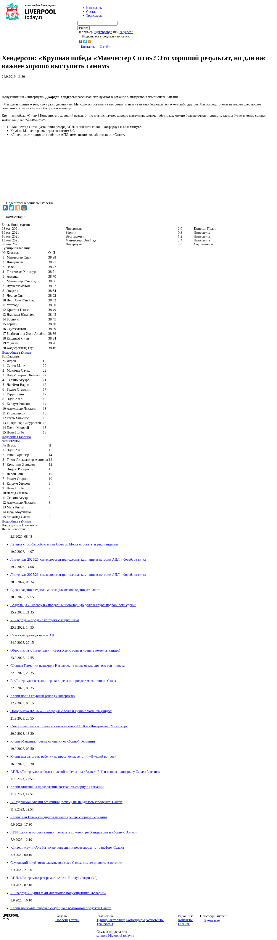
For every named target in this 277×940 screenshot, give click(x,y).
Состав (91, 11)
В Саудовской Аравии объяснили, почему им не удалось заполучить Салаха (66, 802)
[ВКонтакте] (80, 41)
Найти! (83, 27)
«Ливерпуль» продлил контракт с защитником (44, 620)
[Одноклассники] (89, 41)
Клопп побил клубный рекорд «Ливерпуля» (42, 696)
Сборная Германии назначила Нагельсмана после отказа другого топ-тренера (67, 665)
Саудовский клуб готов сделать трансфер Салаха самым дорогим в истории (66, 862)
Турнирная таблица (111, 920)
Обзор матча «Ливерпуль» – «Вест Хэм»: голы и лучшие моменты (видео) (65, 650)
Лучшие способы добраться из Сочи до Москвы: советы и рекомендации (64, 544)
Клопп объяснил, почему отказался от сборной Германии (52, 741)
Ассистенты (155, 920)
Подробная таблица (16, 352)
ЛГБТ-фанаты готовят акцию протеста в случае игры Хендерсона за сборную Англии (74, 832)
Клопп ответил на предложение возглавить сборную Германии (57, 787)
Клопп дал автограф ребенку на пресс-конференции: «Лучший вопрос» (63, 756)
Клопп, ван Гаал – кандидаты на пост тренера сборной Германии (58, 817)
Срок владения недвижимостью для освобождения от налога (55, 590)
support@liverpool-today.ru (115, 935)
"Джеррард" (103, 32)
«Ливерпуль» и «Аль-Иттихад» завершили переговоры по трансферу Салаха (67, 847)
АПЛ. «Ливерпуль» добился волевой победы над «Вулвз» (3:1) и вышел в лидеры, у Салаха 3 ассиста (85, 771)
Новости (61, 920)
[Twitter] (85, 41)
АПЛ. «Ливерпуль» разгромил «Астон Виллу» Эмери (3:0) (53, 878)
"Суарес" (126, 32)
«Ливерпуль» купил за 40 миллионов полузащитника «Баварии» (58, 893)
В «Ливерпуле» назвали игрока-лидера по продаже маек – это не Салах (63, 681)
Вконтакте (212, 920)
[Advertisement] (52, 85)
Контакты (88, 47)
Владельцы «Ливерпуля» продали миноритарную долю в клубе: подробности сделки (73, 605)
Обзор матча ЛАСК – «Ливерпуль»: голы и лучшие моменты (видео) (61, 711)
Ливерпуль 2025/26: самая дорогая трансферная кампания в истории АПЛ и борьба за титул (78, 559)
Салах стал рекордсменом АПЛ (33, 635)
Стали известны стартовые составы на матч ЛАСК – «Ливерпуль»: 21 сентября (68, 726)
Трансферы (94, 15)
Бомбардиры (135, 920)
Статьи (74, 920)
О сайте (105, 47)
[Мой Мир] (24, 207)
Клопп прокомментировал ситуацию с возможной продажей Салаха (60, 908)
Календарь (94, 8)
